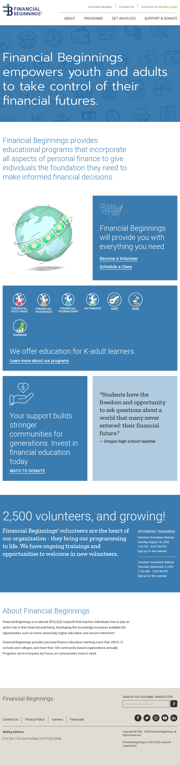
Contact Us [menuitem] (10, 719)
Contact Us (126, 7)
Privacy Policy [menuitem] (35, 719)
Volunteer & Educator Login (159, 7)
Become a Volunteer (119, 258)
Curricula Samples (100, 7)
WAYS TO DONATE (27, 470)
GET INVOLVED (124, 18)
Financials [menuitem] (77, 719)
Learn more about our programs (39, 360)
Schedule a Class (116, 266)
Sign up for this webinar (152, 551)
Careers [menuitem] (57, 719)
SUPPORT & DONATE (160, 18)
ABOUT (69, 18)
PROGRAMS (93, 18)
